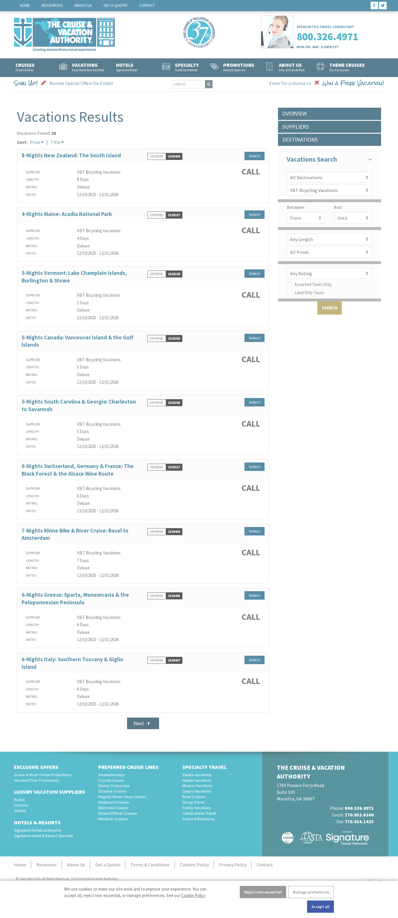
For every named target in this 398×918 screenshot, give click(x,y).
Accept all (320, 906)
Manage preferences (311, 892)
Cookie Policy (193, 895)
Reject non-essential (263, 892)
